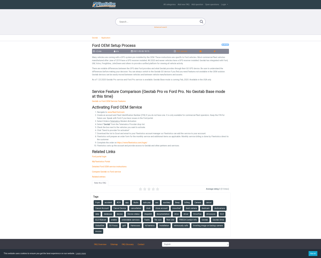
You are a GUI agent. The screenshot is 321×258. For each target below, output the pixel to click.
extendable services (131, 220)
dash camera (191, 208)
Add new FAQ (183, 4)
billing (187, 202)
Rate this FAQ (100, 183)
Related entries (98, 177)
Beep (177, 202)
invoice (98, 231)
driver (185, 214)
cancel (209, 202)
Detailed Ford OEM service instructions (109, 166)
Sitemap (114, 244)
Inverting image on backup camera (208, 225)
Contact (141, 244)
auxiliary (166, 202)
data (97, 214)
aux (156, 202)
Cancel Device (119, 208)
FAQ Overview (100, 244)
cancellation (136, 208)
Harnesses (135, 225)
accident (108, 202)
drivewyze (210, 214)
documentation (163, 214)
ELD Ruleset (100, 220)
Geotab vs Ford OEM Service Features (109, 101)
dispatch (148, 214)
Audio (135, 202)
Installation (164, 225)
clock (148, 208)
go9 (124, 225)
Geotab (205, 220)
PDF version (181, 51)
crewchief (176, 208)
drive (176, 214)
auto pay (147, 202)
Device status (133, 214)
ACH (119, 202)
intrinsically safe (181, 225)
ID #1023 (225, 45)
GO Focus (113, 225)
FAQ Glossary (128, 244)
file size (158, 220)
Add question (197, 4)
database (108, 214)
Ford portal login (99, 156)
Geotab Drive (218, 220)
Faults (147, 220)
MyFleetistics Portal (101, 161)
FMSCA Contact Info (188, 220)
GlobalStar (99, 225)
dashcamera (219, 208)
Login (223, 4)
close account (161, 208)
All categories (170, 4)
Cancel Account (102, 208)
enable (114, 220)
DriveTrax (197, 214)
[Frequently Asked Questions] (104, 4)
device (120, 214)
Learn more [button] (81, 253)
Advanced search (160, 27)
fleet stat (170, 220)
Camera (197, 202)
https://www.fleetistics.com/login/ (132, 142)
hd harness (150, 225)
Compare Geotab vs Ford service (106, 172)
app (127, 202)
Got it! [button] (313, 253)
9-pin (97, 202)
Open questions (212, 4)
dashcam (206, 208)
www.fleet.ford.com (116, 112)
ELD (222, 214)
